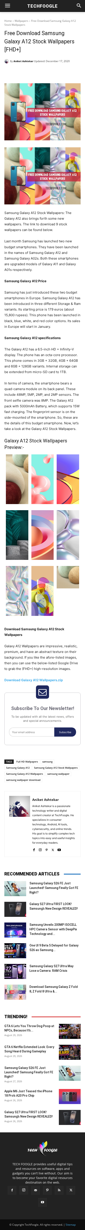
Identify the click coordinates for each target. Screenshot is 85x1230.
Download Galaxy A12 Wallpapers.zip (33, 680)
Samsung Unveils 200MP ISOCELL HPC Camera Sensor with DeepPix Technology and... (53, 929)
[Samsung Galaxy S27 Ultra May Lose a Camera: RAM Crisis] (15, 971)
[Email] (62, 72)
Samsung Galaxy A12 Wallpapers (24, 773)
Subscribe (65, 732)
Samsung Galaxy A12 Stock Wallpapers (56, 767)
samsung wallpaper (58, 773)
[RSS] (59, 1190)
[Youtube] (59, 849)
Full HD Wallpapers (27, 761)
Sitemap (71, 1225)
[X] (32, 72)
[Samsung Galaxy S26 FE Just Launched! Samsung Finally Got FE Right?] (15, 888)
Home (8, 21)
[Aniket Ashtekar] (7, 61)
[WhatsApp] (52, 72)
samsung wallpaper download (23, 779)
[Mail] (35, 1190)
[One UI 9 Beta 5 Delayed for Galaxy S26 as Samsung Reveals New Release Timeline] (15, 950)
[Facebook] (22, 72)
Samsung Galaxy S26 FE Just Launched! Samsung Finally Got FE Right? (53, 888)
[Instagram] (40, 849)
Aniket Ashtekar (23, 61)
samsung (47, 761)
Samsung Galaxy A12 (18, 767)
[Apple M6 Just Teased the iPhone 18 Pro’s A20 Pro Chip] (70, 1096)
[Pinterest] (42, 72)
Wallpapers (21, 21)
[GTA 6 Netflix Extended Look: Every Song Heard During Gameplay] (70, 1052)
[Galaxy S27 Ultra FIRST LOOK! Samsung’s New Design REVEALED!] (15, 909)
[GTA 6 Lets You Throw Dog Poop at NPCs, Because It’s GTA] (70, 1031)
